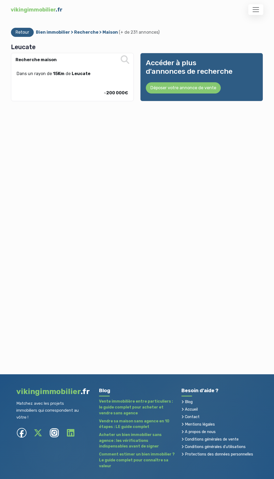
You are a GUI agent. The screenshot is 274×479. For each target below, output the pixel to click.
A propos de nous (200, 432)
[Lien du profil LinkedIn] (70, 432)
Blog (188, 402)
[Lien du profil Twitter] (38, 432)
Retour (22, 32)
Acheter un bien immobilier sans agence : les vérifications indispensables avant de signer (130, 441)
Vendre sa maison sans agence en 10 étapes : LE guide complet (134, 424)
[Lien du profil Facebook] (21, 432)
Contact (192, 417)
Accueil (191, 409)
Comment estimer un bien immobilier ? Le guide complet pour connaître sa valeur (137, 460)
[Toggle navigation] (255, 9)
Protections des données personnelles (218, 454)
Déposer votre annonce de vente (183, 87)
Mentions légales (199, 424)
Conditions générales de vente (211, 439)
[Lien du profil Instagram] (54, 432)
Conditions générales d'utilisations (215, 447)
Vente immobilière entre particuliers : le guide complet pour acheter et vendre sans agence (136, 407)
